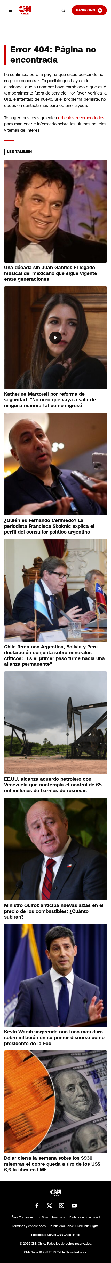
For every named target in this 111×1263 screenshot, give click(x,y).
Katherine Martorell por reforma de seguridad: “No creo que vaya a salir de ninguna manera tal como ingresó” (50, 400)
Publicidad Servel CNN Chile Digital (74, 1226)
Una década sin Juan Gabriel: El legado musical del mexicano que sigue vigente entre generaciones (50, 273)
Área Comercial (22, 1217)
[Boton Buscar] (63, 10)
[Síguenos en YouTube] (74, 1206)
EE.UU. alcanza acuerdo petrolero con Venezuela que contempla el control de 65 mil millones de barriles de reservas (53, 785)
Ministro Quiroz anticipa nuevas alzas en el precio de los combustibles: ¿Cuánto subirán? (54, 911)
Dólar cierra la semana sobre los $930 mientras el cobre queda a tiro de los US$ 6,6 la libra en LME (52, 1164)
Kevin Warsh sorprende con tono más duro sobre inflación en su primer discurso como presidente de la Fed (54, 1038)
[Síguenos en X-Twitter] (49, 1206)
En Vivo (43, 1217)
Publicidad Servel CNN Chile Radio (55, 1235)
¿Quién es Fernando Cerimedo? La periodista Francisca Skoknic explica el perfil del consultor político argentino (49, 526)
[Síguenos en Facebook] (37, 1206)
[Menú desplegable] (10, 10)
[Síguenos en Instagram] (62, 1206)
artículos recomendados (81, 118)
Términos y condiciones (29, 1226)
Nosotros (58, 1217)
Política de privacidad (84, 1217)
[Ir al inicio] (25, 10)
